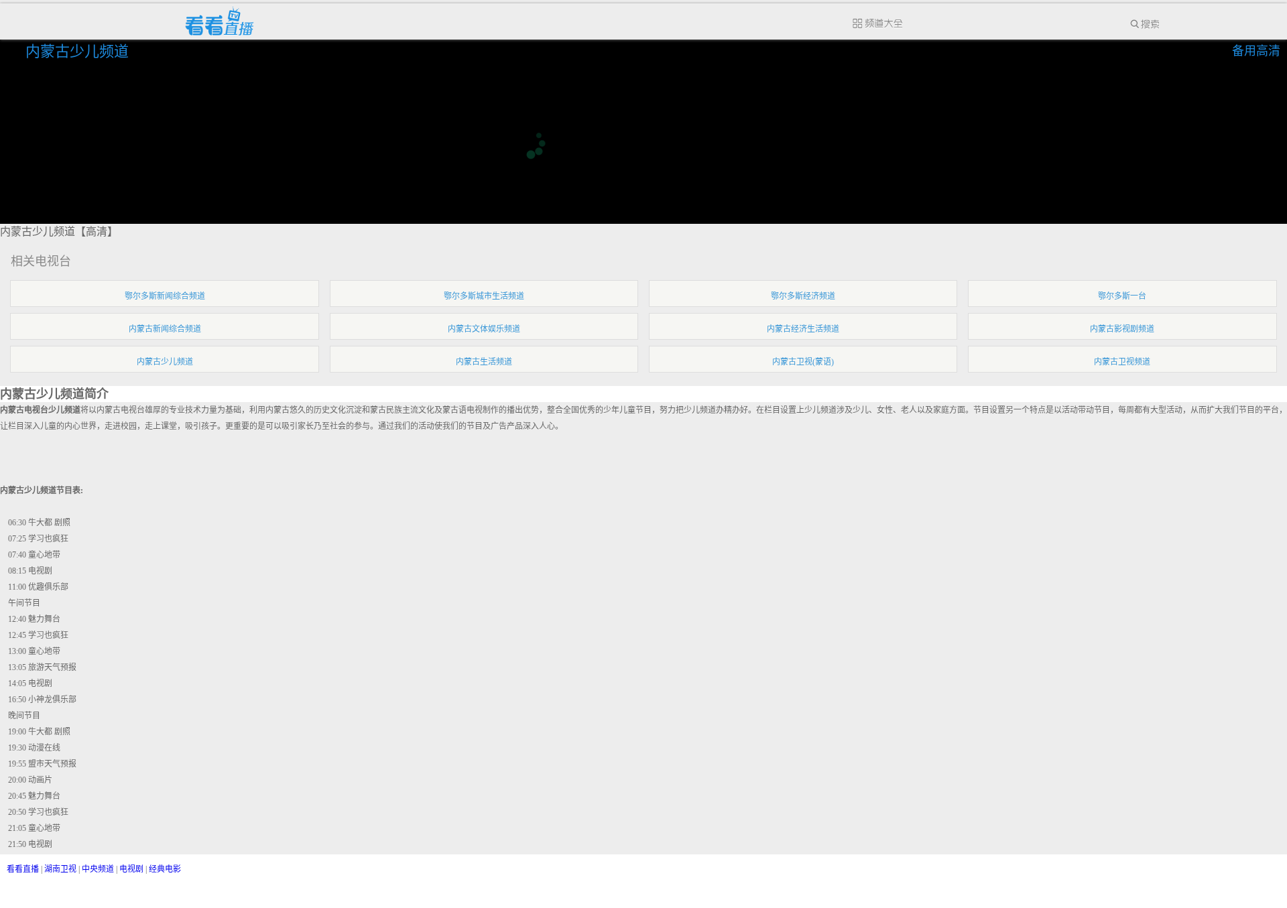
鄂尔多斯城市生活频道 (484, 296)
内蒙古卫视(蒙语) (803, 362)
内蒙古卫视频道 (1122, 362)
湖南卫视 (60, 869)
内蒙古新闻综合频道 (165, 329)
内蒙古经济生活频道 (803, 329)
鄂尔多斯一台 (1122, 296)
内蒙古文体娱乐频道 (484, 329)
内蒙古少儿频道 (79, 51)
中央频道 (98, 869)
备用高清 (1256, 51)
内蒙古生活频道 (484, 362)
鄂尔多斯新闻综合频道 (165, 296)
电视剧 (131, 869)
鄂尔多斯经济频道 (803, 296)
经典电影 (165, 869)
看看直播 (23, 869)
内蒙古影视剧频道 (1122, 329)
